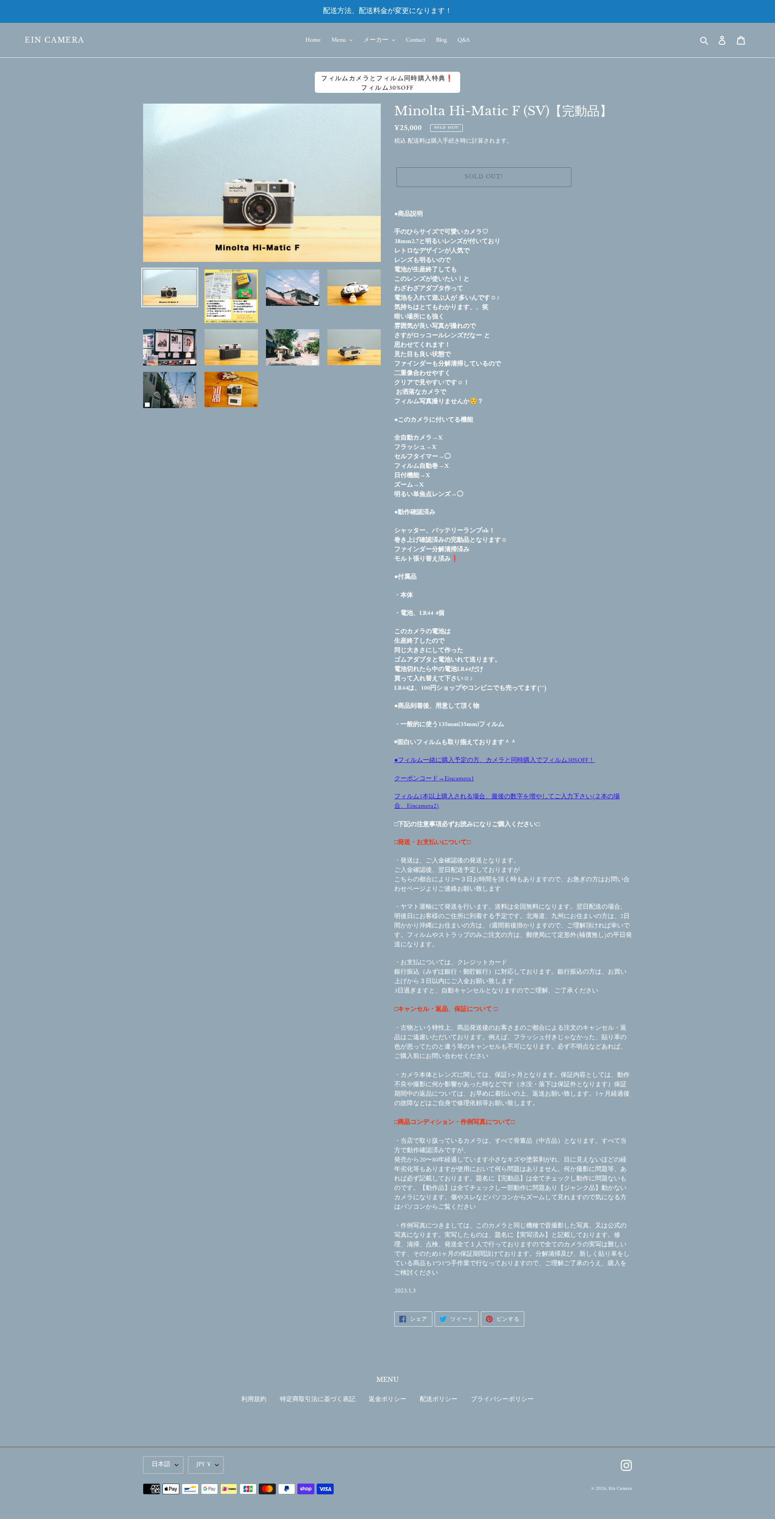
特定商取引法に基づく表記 (317, 1399)
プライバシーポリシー (502, 1399)
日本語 (161, 1464)
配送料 (416, 141)
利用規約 (253, 1399)
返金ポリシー (387, 1399)
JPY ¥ (203, 1464)
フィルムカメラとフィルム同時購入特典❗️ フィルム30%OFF (387, 83)
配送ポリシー (438, 1399)
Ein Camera (54, 40)
